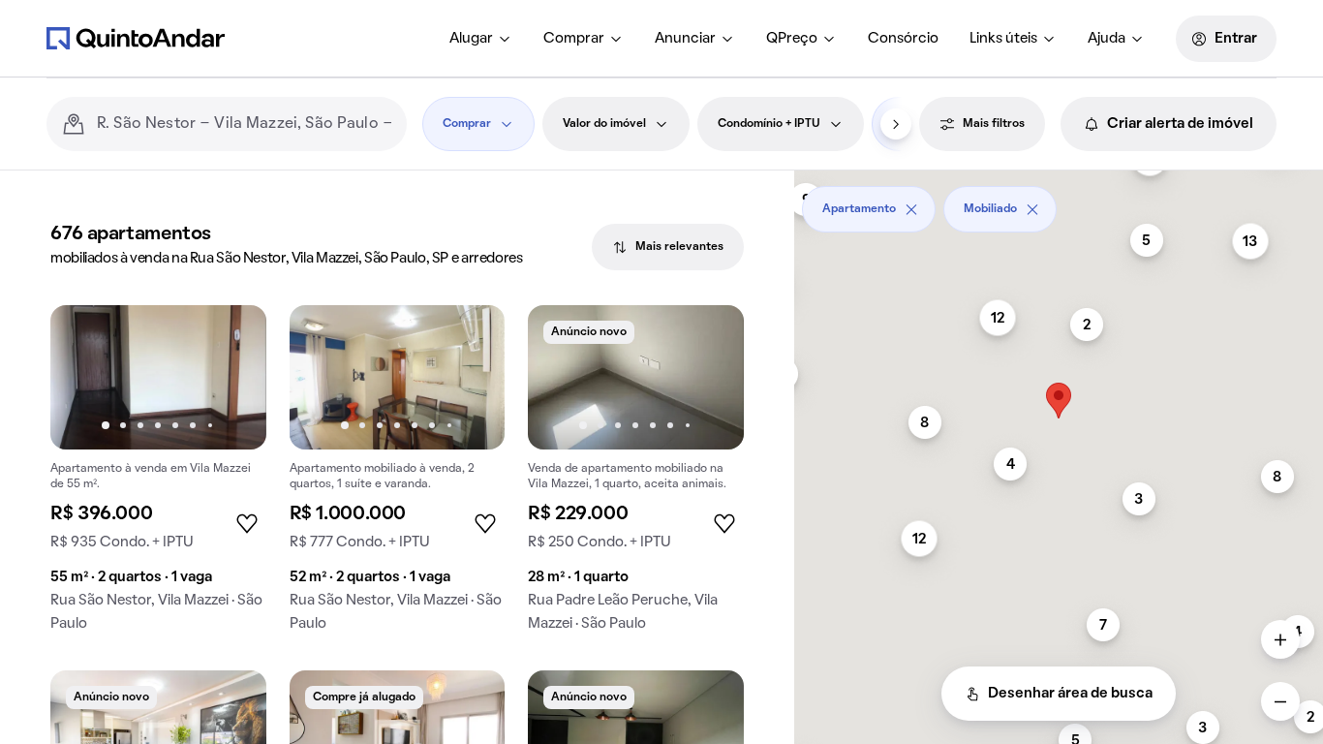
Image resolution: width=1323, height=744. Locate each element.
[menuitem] (481, 39)
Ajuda (1106, 39)
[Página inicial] (135, 38)
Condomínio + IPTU (769, 124)
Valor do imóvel (604, 124)
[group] (158, 476)
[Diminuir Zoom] (1280, 701)
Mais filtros (994, 124)
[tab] (668, 247)
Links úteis (1003, 39)
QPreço (791, 39)
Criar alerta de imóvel (1180, 124)
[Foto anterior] (85, 376)
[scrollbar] (1058, 201)
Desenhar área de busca (1070, 693)
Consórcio (903, 39)
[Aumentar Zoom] (1280, 639)
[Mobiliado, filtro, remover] (1032, 209)
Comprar (573, 39)
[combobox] (244, 124)
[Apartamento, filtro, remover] (911, 209)
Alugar (471, 39)
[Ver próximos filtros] (895, 124)
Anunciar (685, 39)
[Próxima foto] (231, 376)
